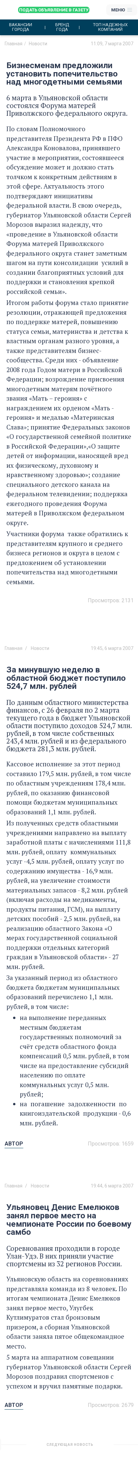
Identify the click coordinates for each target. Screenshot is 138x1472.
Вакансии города (20, 27)
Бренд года (62, 27)
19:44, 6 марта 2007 (112, 1185)
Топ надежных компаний (110, 27)
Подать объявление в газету (53, 9)
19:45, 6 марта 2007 (112, 648)
